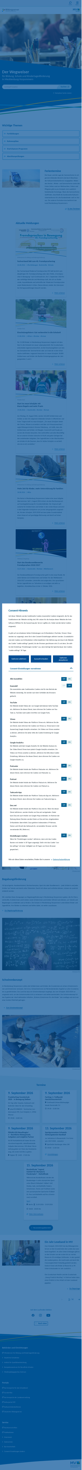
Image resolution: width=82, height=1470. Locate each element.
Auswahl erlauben (41, 659)
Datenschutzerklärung (61, 859)
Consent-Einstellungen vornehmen (25, 668)
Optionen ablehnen (18, 659)
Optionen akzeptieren (63, 659)
